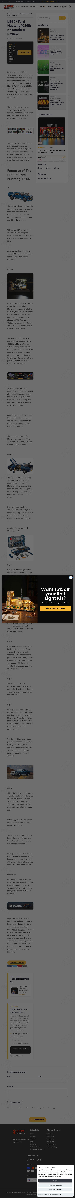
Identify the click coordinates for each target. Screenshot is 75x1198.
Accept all (55, 1181)
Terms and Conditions (54, 1194)
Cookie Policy (63, 1174)
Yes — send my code (55, 608)
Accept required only (55, 1185)
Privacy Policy (42, 1194)
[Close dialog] (70, 577)
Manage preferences (55, 1189)
